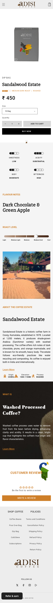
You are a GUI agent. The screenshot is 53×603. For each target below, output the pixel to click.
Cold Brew (15, 537)
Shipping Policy (35, 531)
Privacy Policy (36, 544)
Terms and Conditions (35, 519)
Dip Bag (15, 531)
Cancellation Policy (35, 525)
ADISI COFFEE (29, 598)
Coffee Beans (15, 519)
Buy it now (26, 131)
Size (4, 106)
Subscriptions (15, 544)
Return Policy (35, 550)
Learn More (9, 369)
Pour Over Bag (15, 525)
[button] (3, 4)
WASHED (37, 91)
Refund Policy (36, 537)
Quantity (5, 118)
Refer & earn (12, 596)
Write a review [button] (26, 498)
